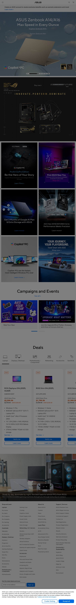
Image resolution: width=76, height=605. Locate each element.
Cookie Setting (49, 601)
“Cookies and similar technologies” (47, 597)
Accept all (66, 601)
